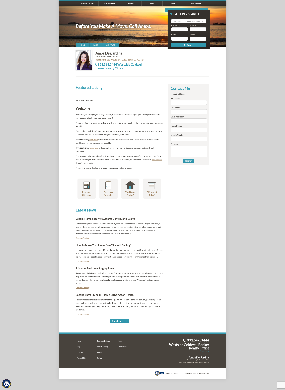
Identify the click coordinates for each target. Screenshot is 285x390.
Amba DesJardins (109, 53)
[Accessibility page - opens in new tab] (160, 375)
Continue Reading (82, 238)
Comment (175, 144)
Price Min (175, 25)
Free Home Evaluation (108, 193)
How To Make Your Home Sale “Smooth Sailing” (103, 245)
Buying (131, 3)
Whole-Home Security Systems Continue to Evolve (105, 218)
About (172, 3)
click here (93, 139)
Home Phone (176, 126)
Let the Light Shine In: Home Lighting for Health (105, 294)
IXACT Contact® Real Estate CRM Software (192, 373)
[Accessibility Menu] (6, 383)
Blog (95, 45)
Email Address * (177, 116)
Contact (110, 45)
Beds (173, 34)
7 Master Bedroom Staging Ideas (95, 268)
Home (82, 45)
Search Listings (109, 3)
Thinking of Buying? (130, 193)
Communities (196, 3)
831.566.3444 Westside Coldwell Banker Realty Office (119, 66)
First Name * (176, 98)
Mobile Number (177, 135)
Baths (192, 34)
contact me (157, 159)
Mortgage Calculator (86, 193)
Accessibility (81, 358)
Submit (188, 160)
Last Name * (176, 107)
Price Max (194, 25)
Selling (152, 3)
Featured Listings (87, 3)
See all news (118, 321)
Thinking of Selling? (152, 193)
